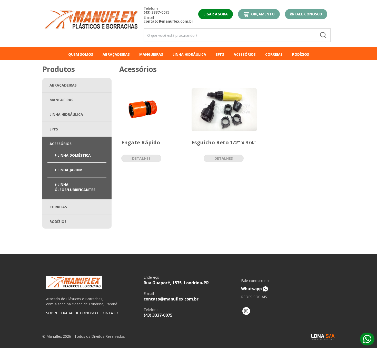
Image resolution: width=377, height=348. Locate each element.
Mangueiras (61, 99)
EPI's (53, 129)
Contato (109, 313)
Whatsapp (255, 284)
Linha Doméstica (73, 155)
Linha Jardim (69, 169)
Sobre (52, 313)
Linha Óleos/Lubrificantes (75, 187)
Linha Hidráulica (66, 114)
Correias (58, 206)
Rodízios (57, 221)
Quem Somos (80, 54)
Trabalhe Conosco (79, 313)
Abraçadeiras (63, 85)
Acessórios (60, 143)
